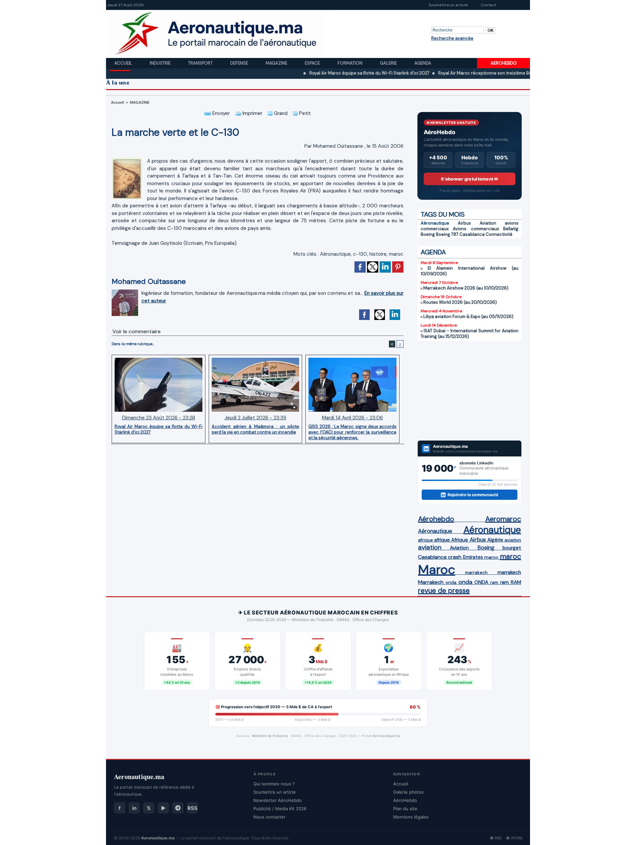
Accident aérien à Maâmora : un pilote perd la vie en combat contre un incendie (255, 429)
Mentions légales (411, 816)
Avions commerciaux (476, 229)
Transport (201, 63)
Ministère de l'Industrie (270, 736)
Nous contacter (269, 816)
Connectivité (499, 234)
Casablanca (472, 234)
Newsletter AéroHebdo (277, 800)
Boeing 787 (447, 234)
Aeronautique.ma (386, 736)
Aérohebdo (436, 519)
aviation (512, 540)
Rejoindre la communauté (473, 494)
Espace (313, 63)
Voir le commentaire (136, 331)
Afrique (459, 540)
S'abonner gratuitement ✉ (469, 179)
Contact (488, 5)
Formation (350, 63)
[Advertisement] (469, 390)
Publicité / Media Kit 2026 (279, 808)
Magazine (277, 63)
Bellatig (510, 229)
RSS (192, 808)
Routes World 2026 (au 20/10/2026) (460, 302)
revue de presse (444, 590)
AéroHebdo (405, 800)
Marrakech (431, 582)
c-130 (360, 254)
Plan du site (405, 808)
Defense (239, 63)
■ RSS (496, 838)
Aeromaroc (503, 519)
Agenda (422, 63)
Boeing (428, 234)
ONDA (481, 582)
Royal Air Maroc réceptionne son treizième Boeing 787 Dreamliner (478, 73)
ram (494, 582)
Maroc (436, 569)
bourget (512, 548)
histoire (378, 254)
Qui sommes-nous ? (274, 783)
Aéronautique (335, 254)
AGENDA (433, 252)
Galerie (389, 63)
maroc (396, 254)
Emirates (473, 557)
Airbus (464, 223)
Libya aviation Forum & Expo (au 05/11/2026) (468, 316)
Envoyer (220, 113)
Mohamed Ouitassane (338, 146)
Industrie (161, 63)
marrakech (476, 572)
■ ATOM (514, 838)
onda (451, 582)
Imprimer (251, 113)
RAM (516, 582)
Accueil (123, 63)
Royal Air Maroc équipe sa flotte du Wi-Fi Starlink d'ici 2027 (342, 73)
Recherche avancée (452, 38)
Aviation (488, 223)
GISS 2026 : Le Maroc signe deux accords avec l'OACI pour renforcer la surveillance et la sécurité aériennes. (352, 432)
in (134, 808)
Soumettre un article (448, 5)
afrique (425, 540)
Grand (280, 113)
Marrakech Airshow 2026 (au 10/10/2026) (465, 288)
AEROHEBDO (504, 63)
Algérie (495, 540)
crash (454, 557)
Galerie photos (408, 792)
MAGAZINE (139, 102)
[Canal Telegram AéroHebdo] (178, 808)
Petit (304, 113)
